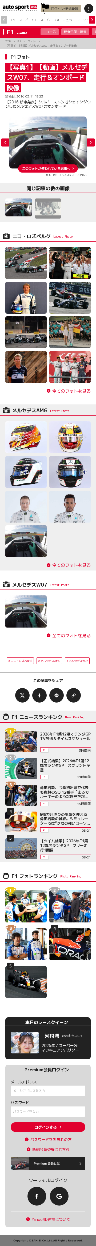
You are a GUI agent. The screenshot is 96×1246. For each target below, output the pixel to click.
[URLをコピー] (73, 695)
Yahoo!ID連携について (51, 1219)
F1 (13, 19)
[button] (91, 142)
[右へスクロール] (92, 20)
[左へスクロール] (4, 20)
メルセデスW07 (78, 661)
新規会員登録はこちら (51, 1149)
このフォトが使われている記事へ (46, 168)
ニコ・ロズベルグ (21, 661)
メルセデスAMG (51, 661)
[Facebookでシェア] (39, 695)
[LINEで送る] (56, 695)
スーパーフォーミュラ (56, 19)
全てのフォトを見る (71, 390)
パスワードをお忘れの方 (50, 1139)
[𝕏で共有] (22, 695)
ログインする (45, 1127)
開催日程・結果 (75, 31)
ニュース (49, 31)
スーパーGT (27, 19)
